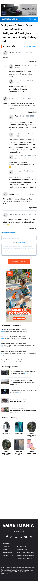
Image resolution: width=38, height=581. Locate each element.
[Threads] (21, 537)
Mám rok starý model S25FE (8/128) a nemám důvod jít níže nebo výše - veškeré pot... (18, 346)
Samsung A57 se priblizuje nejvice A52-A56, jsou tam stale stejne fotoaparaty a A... (19, 354)
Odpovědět (32, 61)
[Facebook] (7, 537)
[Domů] (9, 19)
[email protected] (5, 573)
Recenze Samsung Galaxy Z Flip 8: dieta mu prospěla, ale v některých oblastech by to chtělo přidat (23, 410)
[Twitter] (16, 537)
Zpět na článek (31, 46)
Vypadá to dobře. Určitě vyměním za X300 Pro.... (14, 331)
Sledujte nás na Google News (25, 555)
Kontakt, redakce (7, 546)
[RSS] (31, 537)
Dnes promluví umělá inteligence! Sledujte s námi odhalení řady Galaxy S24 (19, 33)
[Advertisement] (19, 486)
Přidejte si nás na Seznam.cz (25, 558)
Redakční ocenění (22, 549)
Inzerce (5, 549)
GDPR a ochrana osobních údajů (26, 552)
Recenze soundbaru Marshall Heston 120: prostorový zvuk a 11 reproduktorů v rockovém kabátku (22, 382)
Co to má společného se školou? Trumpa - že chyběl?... (16, 362)
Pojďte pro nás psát (8, 555)
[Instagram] (11, 537)
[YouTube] (25, 537)
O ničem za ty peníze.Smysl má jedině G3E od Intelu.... (16, 338)
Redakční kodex (7, 552)
